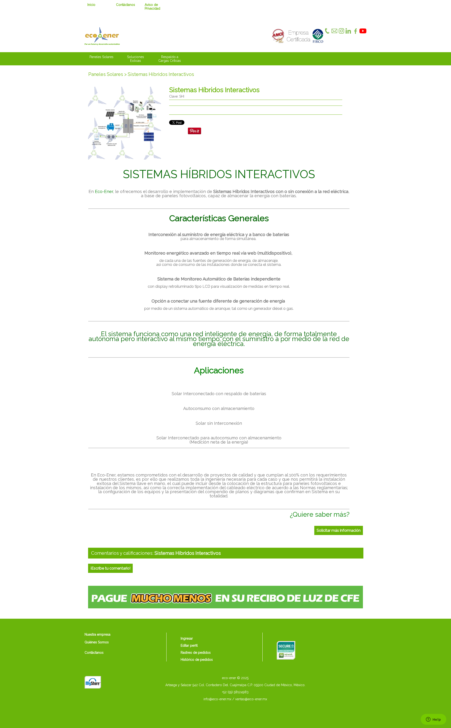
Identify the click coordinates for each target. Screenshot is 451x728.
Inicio (91, 5)
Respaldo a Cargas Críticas (169, 59)
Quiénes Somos (97, 642)
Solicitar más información (339, 530)
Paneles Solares (101, 57)
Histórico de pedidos (197, 659)
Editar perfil (189, 645)
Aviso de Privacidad (152, 6)
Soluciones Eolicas (135, 59)
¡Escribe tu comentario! (110, 568)
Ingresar (187, 638)
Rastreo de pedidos (196, 652)
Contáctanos (125, 5)
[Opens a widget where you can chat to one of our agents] (433, 720)
